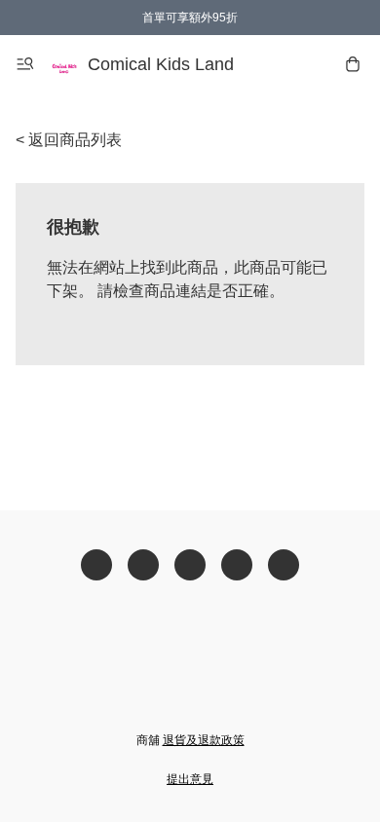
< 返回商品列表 (69, 139)
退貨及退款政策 (204, 740)
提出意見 (190, 779)
